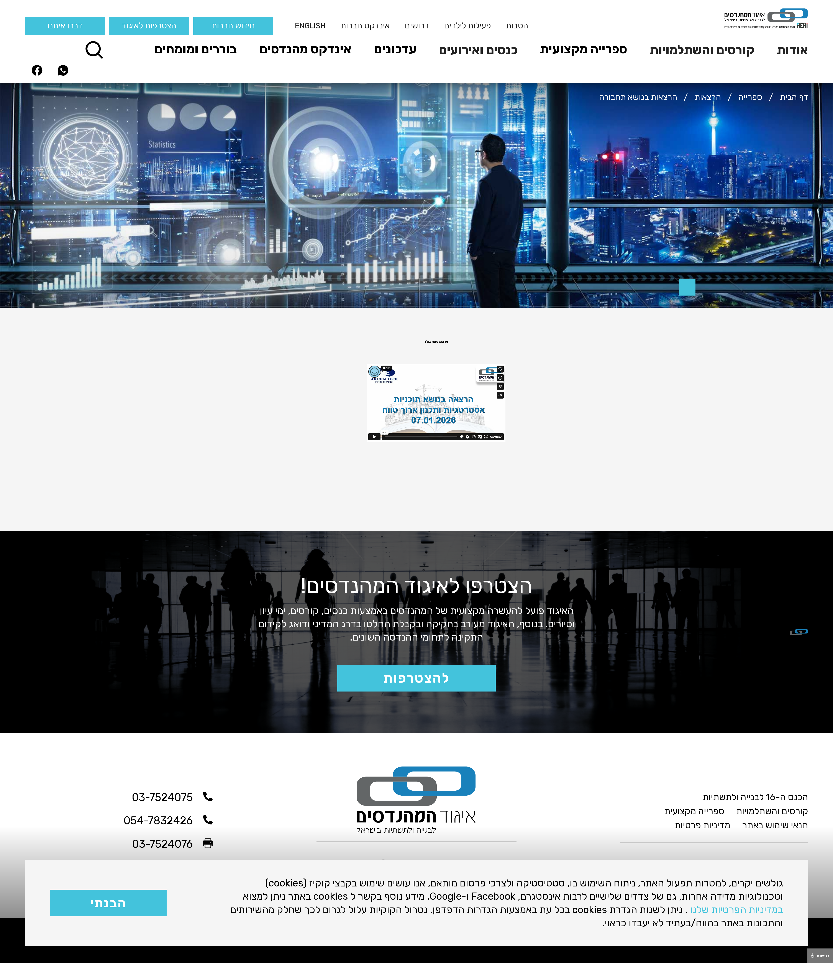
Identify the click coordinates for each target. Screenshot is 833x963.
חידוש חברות (233, 26)
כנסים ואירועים (478, 50)
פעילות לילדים (467, 26)
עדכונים (395, 49)
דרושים (417, 26)
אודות (792, 50)
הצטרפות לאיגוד (149, 26)
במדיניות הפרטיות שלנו (736, 910)
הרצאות (708, 97)
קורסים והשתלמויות (702, 50)
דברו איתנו (65, 26)
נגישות (822, 956)
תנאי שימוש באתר (775, 825)
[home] (724, 18)
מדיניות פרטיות (702, 825)
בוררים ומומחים (195, 49)
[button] (788, 49)
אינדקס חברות (365, 26)
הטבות (517, 26)
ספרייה (750, 97)
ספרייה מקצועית (583, 49)
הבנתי (108, 903)
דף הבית (794, 97)
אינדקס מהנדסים (305, 49)
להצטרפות (416, 678)
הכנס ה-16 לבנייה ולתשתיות (755, 797)
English (310, 25)
